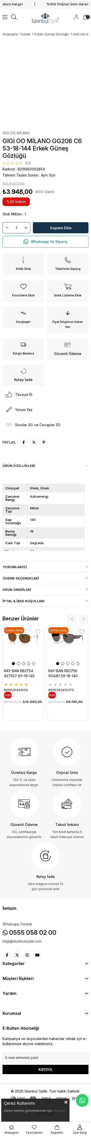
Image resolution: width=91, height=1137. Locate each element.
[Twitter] (17, 955)
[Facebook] (7, 955)
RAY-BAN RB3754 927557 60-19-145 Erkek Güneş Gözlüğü (22, 674)
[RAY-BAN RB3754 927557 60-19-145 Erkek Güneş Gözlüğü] (23, 646)
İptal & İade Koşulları (23, 601)
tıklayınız (59, 1111)
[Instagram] (27, 955)
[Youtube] (37, 955)
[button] (13, 663)
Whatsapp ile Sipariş (49, 241)
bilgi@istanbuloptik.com (22, 941)
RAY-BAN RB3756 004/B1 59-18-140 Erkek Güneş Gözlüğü (66, 674)
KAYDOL (45, 1069)
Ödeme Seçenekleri (21, 578)
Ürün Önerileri (17, 590)
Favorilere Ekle (37, 632)
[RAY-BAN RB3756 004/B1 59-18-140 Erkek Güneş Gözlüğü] (67, 646)
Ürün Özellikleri (19, 466)
